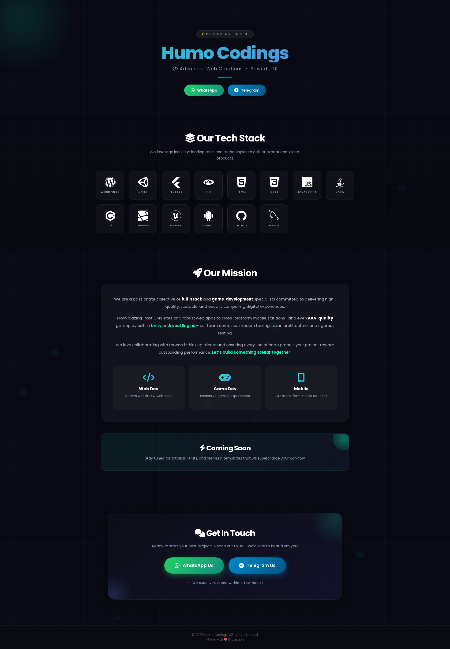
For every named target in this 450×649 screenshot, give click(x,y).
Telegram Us (261, 565)
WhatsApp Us (198, 565)
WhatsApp (207, 90)
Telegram (250, 90)
